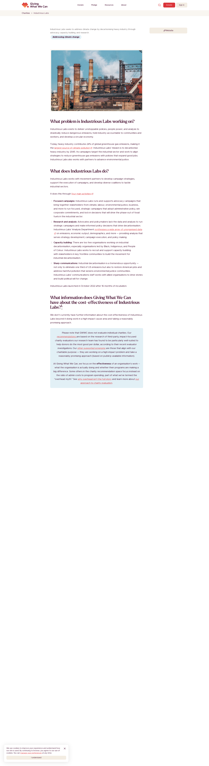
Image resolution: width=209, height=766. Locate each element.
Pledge (94, 5)
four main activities (81, 194)
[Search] (159, 5)
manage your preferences (31, 753)
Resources (109, 5)
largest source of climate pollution (72, 148)
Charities (26, 13)
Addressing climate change (66, 37)
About (123, 5)
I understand (36, 758)
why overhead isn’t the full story (95, 379)
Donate (81, 5)
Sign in (181, 5)
